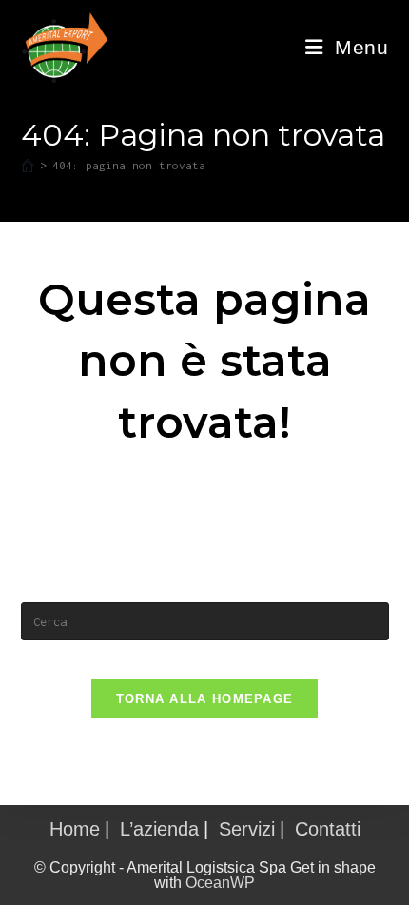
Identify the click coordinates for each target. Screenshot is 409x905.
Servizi (247, 828)
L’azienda (159, 828)
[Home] (27, 165)
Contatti (327, 828)
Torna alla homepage (205, 699)
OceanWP (220, 883)
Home (74, 828)
